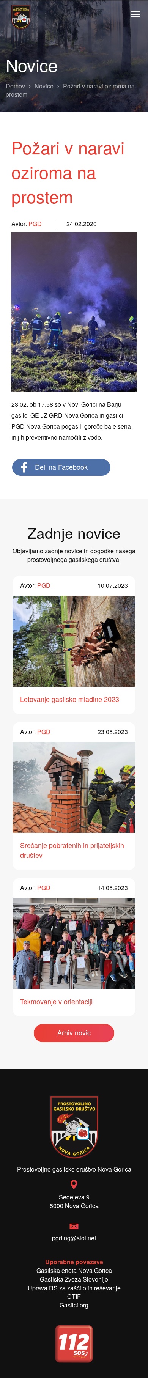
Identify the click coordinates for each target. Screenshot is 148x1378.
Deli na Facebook (61, 467)
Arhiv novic (74, 1032)
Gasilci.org (74, 1305)
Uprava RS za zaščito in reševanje (74, 1288)
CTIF (74, 1296)
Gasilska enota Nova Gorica (74, 1270)
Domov (15, 86)
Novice (44, 86)
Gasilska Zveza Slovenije (74, 1279)
